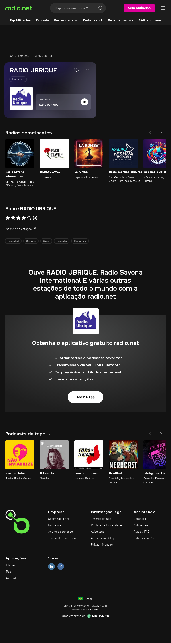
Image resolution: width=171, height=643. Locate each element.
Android (10, 578)
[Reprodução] (84, 101)
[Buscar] (100, 8)
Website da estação (18, 229)
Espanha (62, 241)
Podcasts (42, 20)
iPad (8, 571)
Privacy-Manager (102, 544)
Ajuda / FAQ (141, 531)
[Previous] (150, 131)
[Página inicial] (12, 56)
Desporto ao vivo (66, 20)
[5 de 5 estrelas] (29, 217)
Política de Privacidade (106, 525)
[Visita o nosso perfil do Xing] (61, 566)
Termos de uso (101, 518)
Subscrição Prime (146, 538)
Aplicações (141, 525)
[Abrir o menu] (163, 8)
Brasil (88, 599)
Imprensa (54, 525)
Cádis (46, 241)
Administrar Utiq (102, 538)
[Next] (161, 131)
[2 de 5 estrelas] (13, 217)
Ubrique (31, 241)
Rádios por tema (149, 20)
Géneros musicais (120, 20)
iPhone (10, 565)
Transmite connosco (62, 538)
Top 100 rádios (20, 20)
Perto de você (93, 20)
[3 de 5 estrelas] (18, 217)
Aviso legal (98, 531)
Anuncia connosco (60, 531)
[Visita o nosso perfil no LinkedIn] (51, 566)
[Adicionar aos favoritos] (76, 69)
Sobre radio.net (58, 518)
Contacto (140, 518)
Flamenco (18, 79)
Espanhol (13, 241)
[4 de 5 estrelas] (23, 217)
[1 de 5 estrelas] (7, 217)
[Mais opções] (88, 70)
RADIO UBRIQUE (48, 105)
